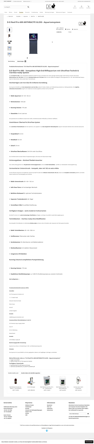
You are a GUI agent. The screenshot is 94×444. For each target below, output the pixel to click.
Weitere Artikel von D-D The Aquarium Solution (21, 361)
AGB (26, 415)
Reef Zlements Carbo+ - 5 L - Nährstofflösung (62, 387)
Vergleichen (60, 29)
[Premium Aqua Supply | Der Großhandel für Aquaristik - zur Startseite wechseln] (50, 7)
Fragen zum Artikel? (15, 360)
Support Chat (28, 411)
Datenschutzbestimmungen (81, 416)
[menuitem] (17, 7)
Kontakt (27, 408)
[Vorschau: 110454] (9, 29)
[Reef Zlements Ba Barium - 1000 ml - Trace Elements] (16, 381)
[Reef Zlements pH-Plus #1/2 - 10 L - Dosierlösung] (47, 381)
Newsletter (49, 405)
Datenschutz (50, 410)
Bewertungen (21, 61)
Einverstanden (89, 441)
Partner (27, 413)
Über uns (49, 406)
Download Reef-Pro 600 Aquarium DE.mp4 (20, 365)
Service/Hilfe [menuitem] (27, 1)
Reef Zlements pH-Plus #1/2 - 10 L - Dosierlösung (47, 387)
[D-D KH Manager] (31, 381)
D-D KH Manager (31, 387)
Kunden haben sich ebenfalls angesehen (30, 373)
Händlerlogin (28, 406)
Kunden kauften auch (13, 373)
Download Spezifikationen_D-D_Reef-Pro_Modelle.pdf (22, 366)
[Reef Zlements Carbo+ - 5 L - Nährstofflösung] (63, 381)
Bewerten (75, 29)
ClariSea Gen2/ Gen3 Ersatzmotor (78, 387)
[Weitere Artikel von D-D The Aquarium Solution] (82, 23)
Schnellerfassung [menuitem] (17, 1)
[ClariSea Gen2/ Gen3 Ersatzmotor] (78, 381)
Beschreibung (11, 61)
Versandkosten (45, 425)
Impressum (49, 408)
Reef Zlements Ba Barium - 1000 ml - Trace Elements (15, 387)
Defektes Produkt (29, 405)
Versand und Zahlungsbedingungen (33, 410)
